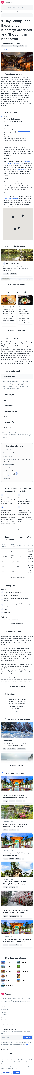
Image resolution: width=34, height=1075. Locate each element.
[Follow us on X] (11, 1053)
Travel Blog (4, 1014)
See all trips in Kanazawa (17, 950)
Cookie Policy (19, 1066)
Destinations (4, 1009)
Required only (6, 1072)
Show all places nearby (16, 765)
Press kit (3, 1020)
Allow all (16, 1072)
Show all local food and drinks (16, 330)
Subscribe (27, 1037)
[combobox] (16, 7)
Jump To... (6, 15)
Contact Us (4, 1017)
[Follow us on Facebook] (14, 1053)
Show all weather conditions (17, 686)
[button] (16, 119)
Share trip (4, 49)
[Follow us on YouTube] (8, 1053)
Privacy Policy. (27, 1044)
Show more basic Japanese (17, 577)
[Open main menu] (31, 2)
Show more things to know (16, 529)
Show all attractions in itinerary (17, 284)
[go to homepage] (7, 3)
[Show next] (30, 703)
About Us (3, 1012)
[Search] (29, 7)
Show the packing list (17, 623)
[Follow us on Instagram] (6, 1053)
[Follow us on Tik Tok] (3, 1053)
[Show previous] (3, 703)
